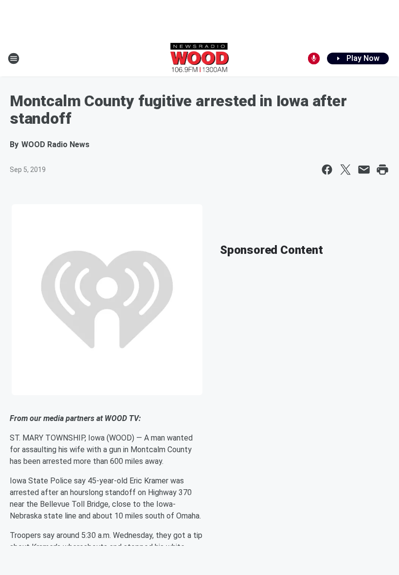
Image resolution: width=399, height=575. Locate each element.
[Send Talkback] (314, 58)
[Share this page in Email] (364, 169)
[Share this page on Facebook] (327, 169)
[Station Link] (199, 58)
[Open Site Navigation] (13, 58)
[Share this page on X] (345, 169)
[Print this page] (382, 169)
